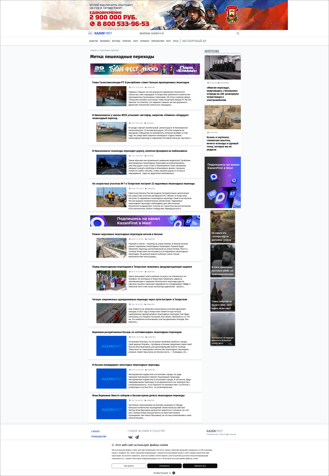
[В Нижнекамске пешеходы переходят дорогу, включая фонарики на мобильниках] (111, 165)
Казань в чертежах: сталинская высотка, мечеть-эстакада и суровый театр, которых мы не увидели (222, 143)
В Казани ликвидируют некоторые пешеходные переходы (126, 364)
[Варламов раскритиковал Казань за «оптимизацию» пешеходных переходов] (111, 346)
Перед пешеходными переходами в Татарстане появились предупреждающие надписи (142, 266)
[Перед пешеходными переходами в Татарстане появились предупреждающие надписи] (111, 280)
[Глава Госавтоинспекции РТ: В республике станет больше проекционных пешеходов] (111, 96)
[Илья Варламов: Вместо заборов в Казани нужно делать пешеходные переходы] (111, 409)
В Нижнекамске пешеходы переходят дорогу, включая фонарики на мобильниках (139, 150)
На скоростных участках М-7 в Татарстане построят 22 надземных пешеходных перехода (143, 183)
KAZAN (103, 33)
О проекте (95, 431)
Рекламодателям (98, 436)
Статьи (176, 40)
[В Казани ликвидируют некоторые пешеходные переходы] (111, 379)
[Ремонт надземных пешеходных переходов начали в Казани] (111, 248)
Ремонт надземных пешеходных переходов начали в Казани (127, 234)
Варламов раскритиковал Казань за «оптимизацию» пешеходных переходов (137, 332)
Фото (168, 40)
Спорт (135, 40)
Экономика (105, 40)
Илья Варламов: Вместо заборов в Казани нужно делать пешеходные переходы (138, 395)
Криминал (144, 40)
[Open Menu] (90, 33)
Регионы (150, 123)
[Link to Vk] (130, 438)
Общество (93, 40)
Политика (126, 40)
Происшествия (157, 40)
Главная (93, 50)
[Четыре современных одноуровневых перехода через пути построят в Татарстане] (111, 313)
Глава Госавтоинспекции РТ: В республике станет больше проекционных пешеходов (140, 82)
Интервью (116, 40)
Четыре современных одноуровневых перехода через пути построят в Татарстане (139, 299)
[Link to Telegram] (137, 438)
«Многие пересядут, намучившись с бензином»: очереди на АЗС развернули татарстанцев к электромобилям (223, 94)
